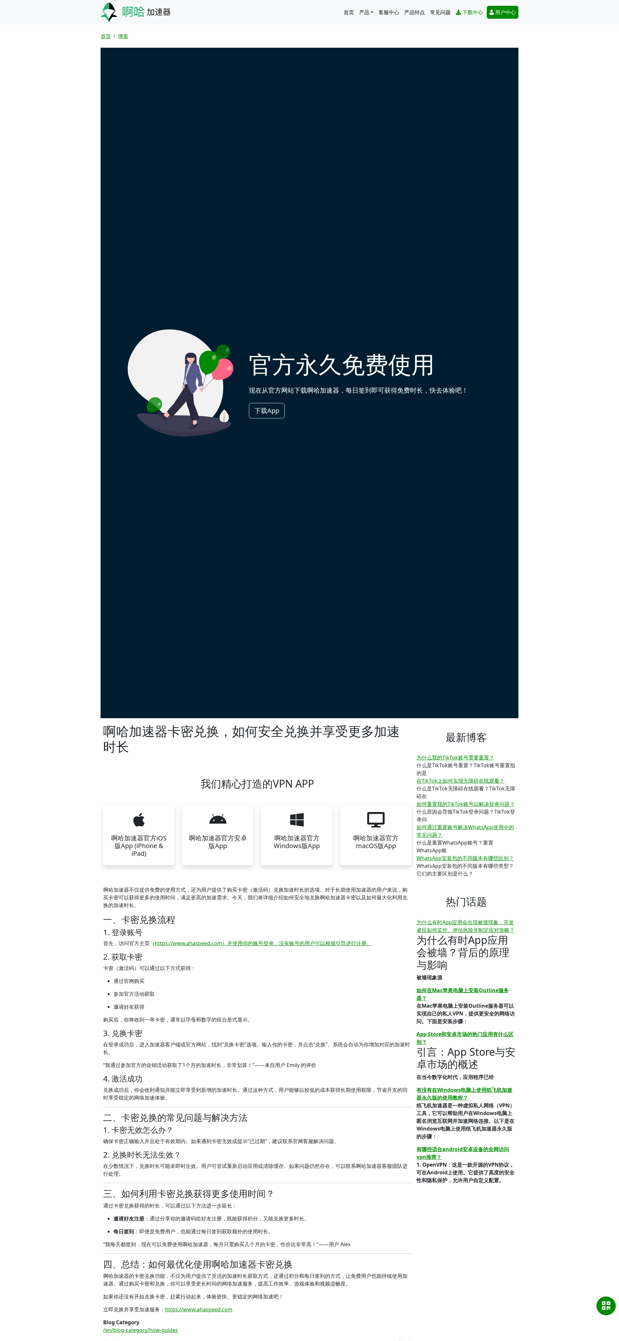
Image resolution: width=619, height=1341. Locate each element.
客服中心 (388, 12)
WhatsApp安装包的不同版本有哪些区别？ (465, 858)
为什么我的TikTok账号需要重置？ (455, 757)
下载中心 (472, 12)
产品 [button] (364, 12)
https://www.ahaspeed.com (198, 1309)
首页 (349, 12)
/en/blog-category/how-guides (140, 1330)
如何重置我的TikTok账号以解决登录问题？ (466, 804)
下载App (266, 410)
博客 (123, 36)
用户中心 (505, 12)
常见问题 (440, 12)
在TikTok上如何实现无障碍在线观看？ (461, 780)
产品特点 (414, 12)
